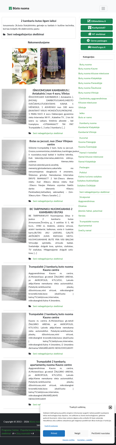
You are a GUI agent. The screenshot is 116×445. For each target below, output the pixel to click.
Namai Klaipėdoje (87, 162)
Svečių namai (84, 230)
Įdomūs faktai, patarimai (90, 211)
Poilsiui (83, 172)
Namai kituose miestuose (90, 157)
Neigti (77, 433)
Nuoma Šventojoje (87, 147)
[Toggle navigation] (103, 8)
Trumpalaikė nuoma (89, 221)
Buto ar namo (85, 117)
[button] (110, 407)
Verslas (81, 216)
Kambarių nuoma (88, 123)
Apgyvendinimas (86, 201)
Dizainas (82, 206)
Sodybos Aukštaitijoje (88, 181)
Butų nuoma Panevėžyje (90, 83)
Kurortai (84, 138)
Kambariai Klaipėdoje (88, 127)
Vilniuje (82, 107)
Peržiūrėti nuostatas (101, 433)
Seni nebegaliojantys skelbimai (48, 133)
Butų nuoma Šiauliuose (89, 88)
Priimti (54, 433)
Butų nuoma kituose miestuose (93, 73)
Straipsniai (85, 197)
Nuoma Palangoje (87, 142)
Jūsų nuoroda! (23, 433)
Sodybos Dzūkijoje (86, 185)
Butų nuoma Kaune (87, 69)
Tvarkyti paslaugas (51, 426)
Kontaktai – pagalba (84, 440)
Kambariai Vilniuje (87, 132)
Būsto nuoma (20, 8)
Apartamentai (85, 226)
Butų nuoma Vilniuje (88, 93)
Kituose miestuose (87, 103)
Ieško (82, 113)
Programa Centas (10, 430)
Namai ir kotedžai (88, 153)
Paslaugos (84, 167)
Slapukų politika (69, 440)
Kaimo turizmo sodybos (90, 177)
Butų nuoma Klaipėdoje (90, 78)
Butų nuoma (86, 64)
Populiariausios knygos (31, 430)
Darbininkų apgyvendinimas (93, 98)
